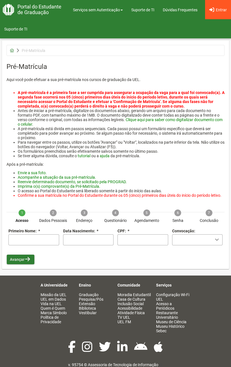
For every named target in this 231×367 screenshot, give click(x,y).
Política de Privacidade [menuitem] (51, 319)
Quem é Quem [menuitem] (53, 308)
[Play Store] (141, 350)
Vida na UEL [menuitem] (51, 304)
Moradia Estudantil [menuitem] (134, 294)
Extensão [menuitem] (87, 304)
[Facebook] (72, 350)
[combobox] (88, 239)
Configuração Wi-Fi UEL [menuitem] (172, 297)
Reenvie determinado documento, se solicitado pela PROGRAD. (72, 182)
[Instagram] (87, 350)
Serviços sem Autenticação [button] (96, 10)
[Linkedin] (122, 350)
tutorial (84, 156)
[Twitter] (105, 350)
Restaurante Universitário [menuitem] (167, 315)
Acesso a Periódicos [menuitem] (165, 306)
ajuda (105, 156)
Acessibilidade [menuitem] (129, 308)
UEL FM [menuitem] (124, 322)
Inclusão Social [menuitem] (130, 304)
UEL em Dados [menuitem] (53, 299)
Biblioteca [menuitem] (87, 308)
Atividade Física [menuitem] (131, 313)
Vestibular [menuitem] (88, 313)
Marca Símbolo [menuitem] (54, 313)
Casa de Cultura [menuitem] (131, 299)
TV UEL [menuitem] (123, 317)
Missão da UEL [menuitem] (53, 294)
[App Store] (158, 350)
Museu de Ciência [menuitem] (171, 322)
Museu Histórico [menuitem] (170, 326)
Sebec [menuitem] (161, 331)
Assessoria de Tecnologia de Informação (123, 364)
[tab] (22, 212)
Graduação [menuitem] (89, 294)
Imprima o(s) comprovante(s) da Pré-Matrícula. (59, 186)
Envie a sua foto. (32, 173)
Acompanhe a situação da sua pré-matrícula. (57, 177)
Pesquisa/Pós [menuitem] (91, 299)
